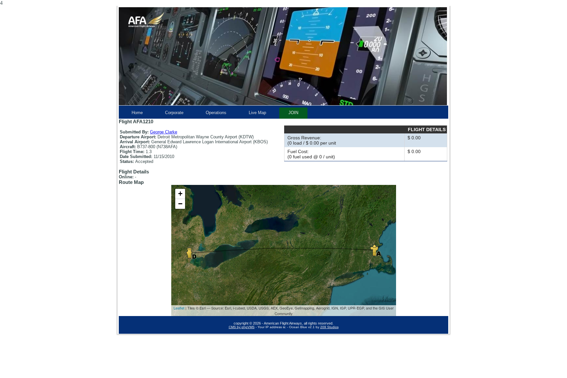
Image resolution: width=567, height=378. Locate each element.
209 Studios (329, 327)
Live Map (257, 112)
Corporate (174, 112)
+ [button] (180, 193)
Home (137, 112)
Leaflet (179, 307)
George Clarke (163, 131)
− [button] (180, 204)
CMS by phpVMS (242, 327)
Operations (216, 112)
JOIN (293, 112)
